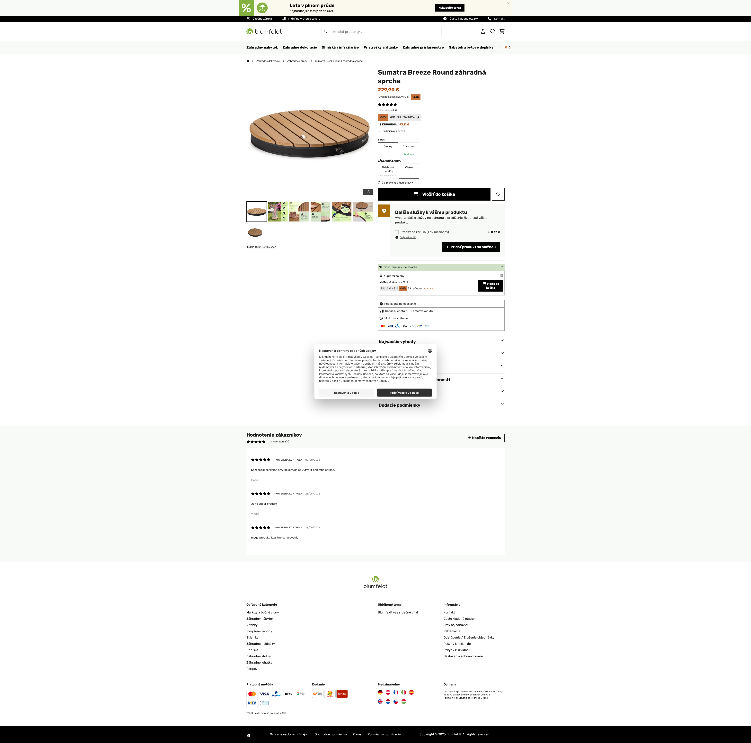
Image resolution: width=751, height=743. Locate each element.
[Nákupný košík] (502, 31)
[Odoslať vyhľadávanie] (325, 31)
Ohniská (252, 650)
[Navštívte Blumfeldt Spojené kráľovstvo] (380, 701)
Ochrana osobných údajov (289, 734)
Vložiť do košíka (438, 194)
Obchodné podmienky (331, 734)
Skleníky (252, 637)
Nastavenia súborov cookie (463, 656)
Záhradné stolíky (258, 656)
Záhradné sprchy (297, 60)
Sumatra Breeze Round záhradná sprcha (339, 60)
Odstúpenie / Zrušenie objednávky (469, 637)
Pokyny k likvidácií (457, 650)
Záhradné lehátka (259, 662)
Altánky (252, 625)
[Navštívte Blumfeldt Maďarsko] (403, 701)
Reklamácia (452, 631)
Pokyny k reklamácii (458, 644)
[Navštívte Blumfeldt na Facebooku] (248, 735)
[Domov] (251, 60)
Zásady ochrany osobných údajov (470, 694)
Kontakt (499, 18)
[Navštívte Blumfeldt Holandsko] (388, 701)
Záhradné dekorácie (268, 60)
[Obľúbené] (492, 31)
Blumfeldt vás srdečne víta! (398, 612)
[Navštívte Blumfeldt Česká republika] (395, 701)
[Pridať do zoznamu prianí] (498, 194)
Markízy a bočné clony (262, 612)
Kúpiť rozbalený (394, 276)
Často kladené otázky (464, 18)
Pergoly (252, 669)
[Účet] (483, 31)
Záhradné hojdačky (260, 644)
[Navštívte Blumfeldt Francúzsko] (395, 692)
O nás (357, 734)
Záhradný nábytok (259, 619)
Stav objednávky (456, 625)
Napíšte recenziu (486, 438)
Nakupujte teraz (450, 7)
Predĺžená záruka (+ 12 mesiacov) (425, 232)
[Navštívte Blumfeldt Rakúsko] (388, 692)
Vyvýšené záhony (259, 631)
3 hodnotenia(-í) (387, 110)
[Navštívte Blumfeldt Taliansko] (403, 692)
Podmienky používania (455, 697)
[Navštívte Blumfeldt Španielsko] (411, 692)
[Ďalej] (509, 47)
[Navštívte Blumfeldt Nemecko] (380, 692)
